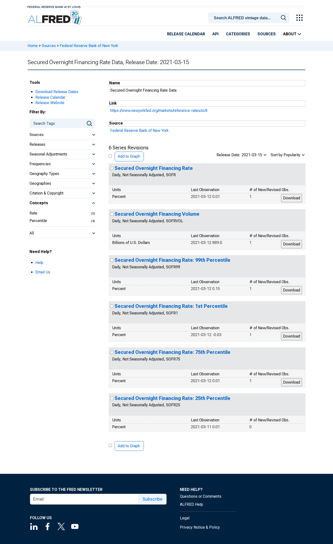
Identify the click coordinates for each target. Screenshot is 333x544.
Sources (266, 34)
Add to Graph (129, 156)
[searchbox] (249, 18)
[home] (55, 18)
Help (39, 262)
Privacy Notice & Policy (200, 527)
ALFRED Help (191, 504)
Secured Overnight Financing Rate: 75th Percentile (172, 352)
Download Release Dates (56, 91)
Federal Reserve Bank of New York (89, 45)
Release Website (49, 102)
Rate (33, 213)
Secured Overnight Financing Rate (154, 168)
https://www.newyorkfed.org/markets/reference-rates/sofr (159, 110)
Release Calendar (186, 34)
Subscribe (152, 499)
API (215, 34)
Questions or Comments (200, 496)
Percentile (38, 220)
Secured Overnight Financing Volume (157, 214)
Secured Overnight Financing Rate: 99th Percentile (172, 260)
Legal (184, 518)
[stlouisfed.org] (54, 6)
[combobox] (249, 17)
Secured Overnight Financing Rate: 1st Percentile (171, 306)
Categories (238, 34)
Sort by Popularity (285, 155)
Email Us (42, 272)
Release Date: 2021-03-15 (239, 155)
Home (33, 45)
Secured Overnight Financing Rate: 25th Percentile (172, 398)
